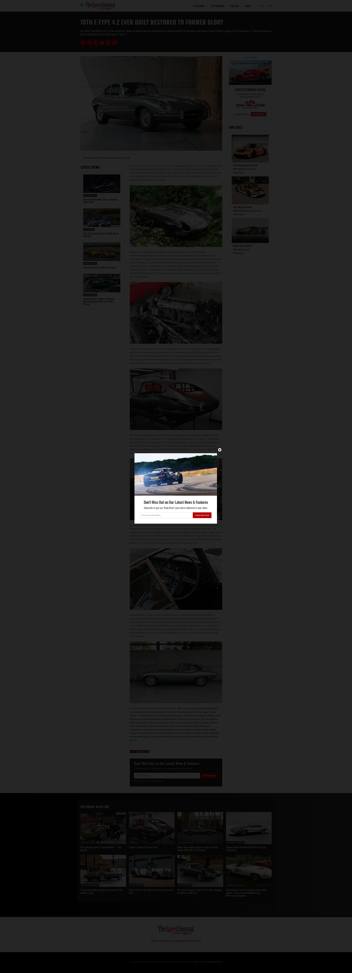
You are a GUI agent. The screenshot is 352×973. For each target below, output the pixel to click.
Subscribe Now (202, 515)
